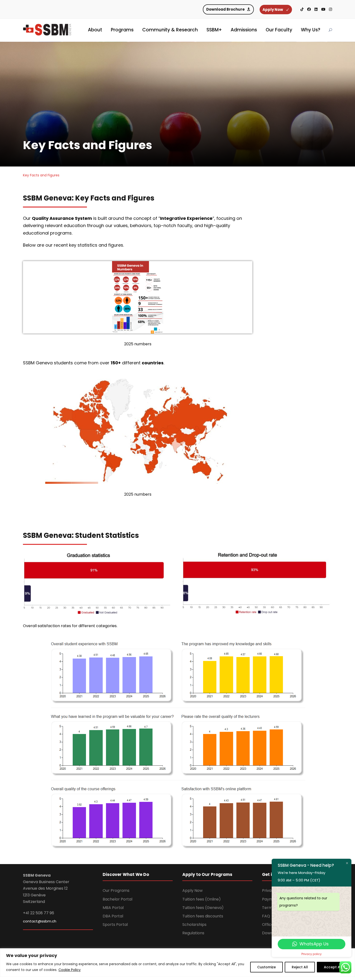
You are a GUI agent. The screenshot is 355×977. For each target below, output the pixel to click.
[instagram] (330, 9)
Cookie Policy (69, 969)
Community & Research (170, 30)
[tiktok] (302, 9)
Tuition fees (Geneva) (203, 907)
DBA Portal (113, 916)
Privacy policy (311, 954)
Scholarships (194, 924)
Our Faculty (279, 30)
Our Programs (116, 890)
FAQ (266, 916)
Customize (266, 967)
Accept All (333, 967)
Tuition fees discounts (202, 916)
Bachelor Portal (117, 899)
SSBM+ (214, 30)
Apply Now (192, 890)
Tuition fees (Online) (201, 899)
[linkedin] (316, 9)
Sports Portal (115, 924)
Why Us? (310, 30)
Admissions (244, 30)
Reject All (300, 967)
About (95, 30)
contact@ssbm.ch (39, 921)
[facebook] (309, 9)
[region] (177, 962)
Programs (122, 30)
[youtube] (323, 9)
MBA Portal (113, 907)
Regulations (193, 933)
